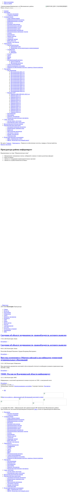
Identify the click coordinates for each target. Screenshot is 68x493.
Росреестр (7, 318)
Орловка (13, 51)
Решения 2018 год (16, 103)
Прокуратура (7, 323)
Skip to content (8, 3)
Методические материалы (14, 131)
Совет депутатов (8, 119)
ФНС (5, 331)
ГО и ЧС (6, 327)
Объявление (7, 314)
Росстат (6, 324)
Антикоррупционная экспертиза (16, 127)
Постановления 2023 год (18, 89)
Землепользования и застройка (16, 66)
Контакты (10, 22)
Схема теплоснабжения (14, 64)
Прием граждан (11, 36)
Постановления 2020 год (18, 85)
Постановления (11, 70)
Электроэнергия (8, 325)
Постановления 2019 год (18, 83)
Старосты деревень (12, 15)
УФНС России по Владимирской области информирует (25, 374)
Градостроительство (13, 45)
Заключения (7, 330)
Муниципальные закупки (14, 25)
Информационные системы (15, 21)
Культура (6, 311)
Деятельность (8, 43)
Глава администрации (13, 18)
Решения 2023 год (16, 110)
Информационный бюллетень (15, 19)
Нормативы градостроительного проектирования (25, 48)
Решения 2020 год (16, 106)
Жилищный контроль (17, 63)
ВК (5, 390)
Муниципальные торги (13, 28)
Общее (6, 309)
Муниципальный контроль (15, 60)
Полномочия (11, 34)
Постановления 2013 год (18, 75)
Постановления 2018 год (18, 82)
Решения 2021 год (16, 107)
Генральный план (16, 46)
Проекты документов (13, 116)
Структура (10, 37)
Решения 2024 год (16, 112)
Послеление (7, 312)
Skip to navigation (9, 2)
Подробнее (4, 341)
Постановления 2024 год (18, 91)
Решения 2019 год (16, 104)
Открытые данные (12, 39)
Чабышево (14, 52)
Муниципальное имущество (15, 30)
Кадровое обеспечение (13, 24)
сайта (35, 409)
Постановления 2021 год (18, 86)
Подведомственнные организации (13, 137)
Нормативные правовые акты (15, 128)
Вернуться (5, 305)
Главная (6, 11)
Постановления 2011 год (18, 72)
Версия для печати (6, 144)
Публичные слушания (10, 328)
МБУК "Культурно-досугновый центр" (18, 140)
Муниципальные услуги (14, 27)
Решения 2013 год (16, 95)
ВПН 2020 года (11, 40)
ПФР (5, 320)
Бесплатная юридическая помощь (13, 124)
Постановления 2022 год (18, 88)
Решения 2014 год (16, 97)
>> (13, 384)
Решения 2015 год (16, 98)
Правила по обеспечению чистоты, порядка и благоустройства (25, 67)
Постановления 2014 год (18, 76)
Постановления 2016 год (18, 79)
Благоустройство (15, 61)
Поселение (7, 12)
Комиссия (10, 130)
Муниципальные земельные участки (17, 31)
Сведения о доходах (13, 133)
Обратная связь (11, 136)
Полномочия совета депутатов (16, 122)
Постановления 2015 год (18, 78)
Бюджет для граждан (13, 42)
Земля (5, 321)
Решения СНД (11, 92)
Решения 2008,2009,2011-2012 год (20, 94)
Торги (9, 55)
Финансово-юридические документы (17, 118)
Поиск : (3, 8)
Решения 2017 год (16, 101)
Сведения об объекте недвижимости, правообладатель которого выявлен (33, 335)
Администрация (8, 17)
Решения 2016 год (16, 100)
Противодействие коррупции (12, 125)
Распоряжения (11, 113)
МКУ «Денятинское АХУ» (14, 138)
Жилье (9, 57)
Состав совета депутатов (14, 121)
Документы (7, 69)
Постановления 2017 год (18, 80)
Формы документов (12, 134)
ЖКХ (8, 58)
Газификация (11, 49)
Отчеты (9, 33)
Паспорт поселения (12, 14)
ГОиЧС (9, 54)
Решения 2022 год (16, 109)
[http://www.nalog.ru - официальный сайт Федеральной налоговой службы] (22, 397)
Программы (10, 115)
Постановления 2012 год (18, 73)
